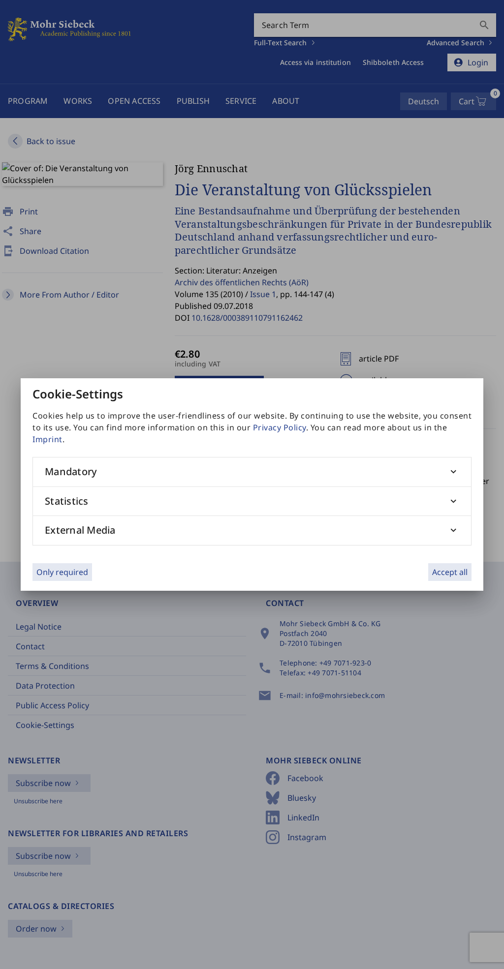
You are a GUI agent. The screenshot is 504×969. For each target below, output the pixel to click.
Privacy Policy (279, 427)
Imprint (47, 439)
